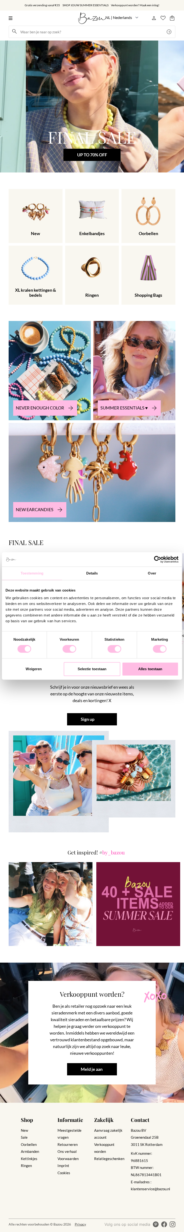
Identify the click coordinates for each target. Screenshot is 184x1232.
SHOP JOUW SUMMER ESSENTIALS (86, 5)
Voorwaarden (68, 1158)
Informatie (70, 1119)
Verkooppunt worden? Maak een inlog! (135, 5)
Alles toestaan (150, 669)
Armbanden (30, 1151)
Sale (24, 1137)
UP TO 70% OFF (92, 154)
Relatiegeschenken (109, 1158)
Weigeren (34, 669)
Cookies (64, 1173)
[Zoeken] (169, 32)
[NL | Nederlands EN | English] (122, 17)
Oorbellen (29, 1144)
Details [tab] (92, 573)
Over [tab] (152, 573)
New (24, 1130)
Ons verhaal (67, 1151)
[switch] (69, 649)
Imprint (63, 1165)
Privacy (80, 1224)
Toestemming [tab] (32, 573)
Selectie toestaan (92, 669)
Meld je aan (92, 1069)
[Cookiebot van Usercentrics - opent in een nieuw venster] (157, 559)
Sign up (87, 719)
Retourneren (68, 1144)
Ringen (26, 1165)
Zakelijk (104, 1119)
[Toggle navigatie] (12, 18)
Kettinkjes (29, 1158)
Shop (27, 1119)
